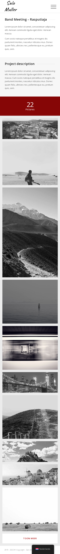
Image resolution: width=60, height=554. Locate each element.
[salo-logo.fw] (24, 6)
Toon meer (30, 538)
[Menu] (51, 6)
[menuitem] (51, 6)
